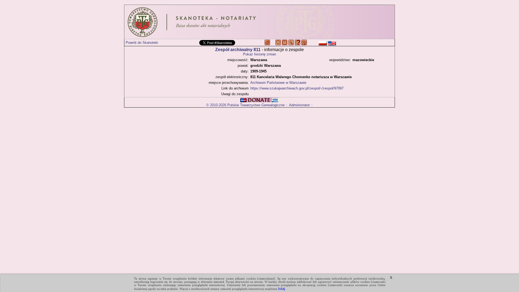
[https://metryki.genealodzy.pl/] (259, 22)
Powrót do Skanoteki (142, 43)
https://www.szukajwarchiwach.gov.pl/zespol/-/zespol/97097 (297, 88)
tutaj (281, 289)
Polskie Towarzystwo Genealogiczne (256, 105)
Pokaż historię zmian (259, 54)
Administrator (299, 105)
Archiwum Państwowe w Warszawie (278, 83)
